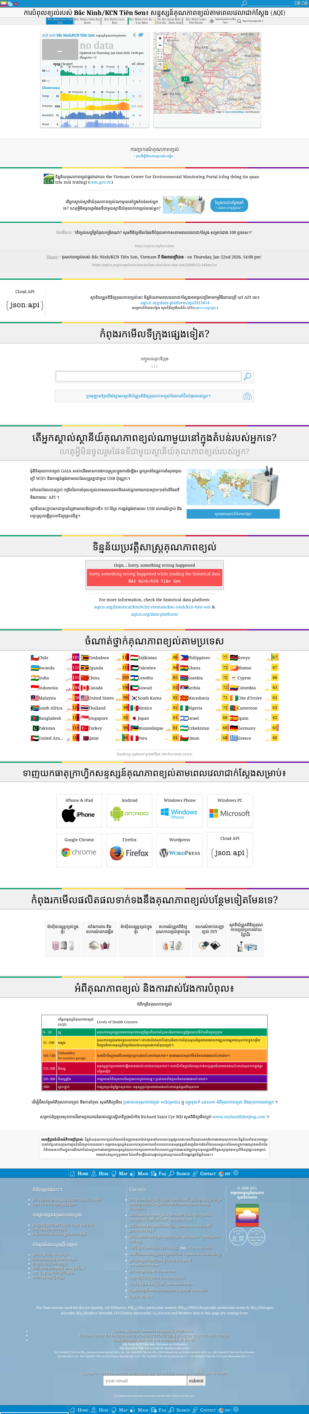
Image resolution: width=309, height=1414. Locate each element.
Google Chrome (79, 839)
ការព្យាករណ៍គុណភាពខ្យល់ (49, 1263)
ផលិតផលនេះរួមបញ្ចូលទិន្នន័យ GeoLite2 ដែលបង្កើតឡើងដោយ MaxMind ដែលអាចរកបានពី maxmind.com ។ (170, 1217)
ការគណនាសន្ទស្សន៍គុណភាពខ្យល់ (54, 1259)
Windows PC (230, 800)
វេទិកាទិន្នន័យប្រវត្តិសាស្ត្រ (48, 1277)
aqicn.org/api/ (205, 307)
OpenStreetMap (234, 112)
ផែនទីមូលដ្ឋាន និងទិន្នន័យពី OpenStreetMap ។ (161, 1284)
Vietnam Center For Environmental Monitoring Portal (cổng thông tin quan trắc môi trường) (153, 1335)
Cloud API (230, 838)
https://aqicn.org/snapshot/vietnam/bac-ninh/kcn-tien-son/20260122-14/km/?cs (154, 264)
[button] (162, 69)
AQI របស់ (68, 35)
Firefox (129, 839)
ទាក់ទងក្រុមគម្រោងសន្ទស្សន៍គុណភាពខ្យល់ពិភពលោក (66, 1199)
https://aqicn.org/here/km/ (154, 246)
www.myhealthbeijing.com (238, 1116)
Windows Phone (180, 800)
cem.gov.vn (101, 182)
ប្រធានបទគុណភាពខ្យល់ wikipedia (151, 1102)
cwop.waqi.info (198, 1247)
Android (129, 800)
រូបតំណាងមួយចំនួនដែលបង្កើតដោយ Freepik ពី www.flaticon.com (160, 1262)
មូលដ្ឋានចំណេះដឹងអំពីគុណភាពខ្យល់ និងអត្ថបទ (62, 1224)
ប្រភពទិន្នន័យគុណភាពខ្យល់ (50, 1254)
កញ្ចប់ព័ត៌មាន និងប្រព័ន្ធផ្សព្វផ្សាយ (54, 1204)
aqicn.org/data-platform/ (154, 614)
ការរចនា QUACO (140, 1296)
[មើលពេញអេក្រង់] (140, 35)
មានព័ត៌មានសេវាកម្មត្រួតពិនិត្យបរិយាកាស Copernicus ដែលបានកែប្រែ (175, 1254)
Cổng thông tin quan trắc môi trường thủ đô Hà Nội (153, 1340)
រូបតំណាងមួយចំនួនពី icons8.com (152, 1271)
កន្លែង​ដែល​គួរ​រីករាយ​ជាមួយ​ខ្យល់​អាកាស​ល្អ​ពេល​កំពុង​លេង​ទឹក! (168, 1290)
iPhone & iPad (79, 800)
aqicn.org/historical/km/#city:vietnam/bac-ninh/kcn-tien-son (152, 607)
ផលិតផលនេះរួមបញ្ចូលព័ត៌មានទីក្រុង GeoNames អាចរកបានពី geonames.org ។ (170, 1228)
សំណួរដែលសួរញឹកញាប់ (55, 1244)
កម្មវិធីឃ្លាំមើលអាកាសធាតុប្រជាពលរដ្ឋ (153, 1247)
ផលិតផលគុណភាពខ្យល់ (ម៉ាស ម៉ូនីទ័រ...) (58, 1268)
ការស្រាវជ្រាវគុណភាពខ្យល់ (57, 1214)
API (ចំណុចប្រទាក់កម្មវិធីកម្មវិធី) (53, 1272)
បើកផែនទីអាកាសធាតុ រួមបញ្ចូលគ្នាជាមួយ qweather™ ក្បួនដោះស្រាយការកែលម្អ (174, 1239)
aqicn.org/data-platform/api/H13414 (174, 302)
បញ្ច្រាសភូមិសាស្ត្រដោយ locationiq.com (157, 1277)
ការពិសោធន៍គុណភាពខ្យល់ (49, 1229)
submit (196, 1380)
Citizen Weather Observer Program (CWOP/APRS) (153, 1331)
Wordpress (179, 839)
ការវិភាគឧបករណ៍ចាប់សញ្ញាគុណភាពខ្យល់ (59, 1234)
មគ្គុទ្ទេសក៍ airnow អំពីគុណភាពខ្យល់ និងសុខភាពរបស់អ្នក (229, 1102)
